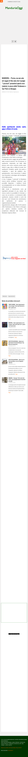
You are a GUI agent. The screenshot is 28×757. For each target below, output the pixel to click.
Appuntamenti (11, 296)
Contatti (20, 747)
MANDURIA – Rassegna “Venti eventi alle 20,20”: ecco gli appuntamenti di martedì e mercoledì (16, 379)
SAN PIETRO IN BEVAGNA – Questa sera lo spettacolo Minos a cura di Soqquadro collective (16, 361)
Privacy (2, 747)
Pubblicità (15, 747)
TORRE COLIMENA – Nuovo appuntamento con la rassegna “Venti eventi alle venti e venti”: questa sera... (16, 306)
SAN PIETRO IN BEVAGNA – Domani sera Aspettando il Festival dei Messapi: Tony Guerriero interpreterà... (16, 342)
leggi (9, 319)
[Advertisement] (14, 25)
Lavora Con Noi (8, 747)
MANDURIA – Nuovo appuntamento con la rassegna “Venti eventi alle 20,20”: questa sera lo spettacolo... (16, 324)
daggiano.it (10, 750)
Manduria (5, 296)
